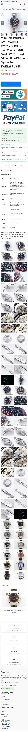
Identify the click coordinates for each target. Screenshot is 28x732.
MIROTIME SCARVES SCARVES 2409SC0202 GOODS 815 (14, 9)
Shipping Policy (4, 714)
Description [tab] (8, 166)
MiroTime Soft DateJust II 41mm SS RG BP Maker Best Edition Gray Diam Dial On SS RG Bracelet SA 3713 (14, 610)
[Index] (20, 4)
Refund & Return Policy (6, 716)
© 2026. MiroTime (4, 728)
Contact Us (3, 711)
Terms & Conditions (5, 699)
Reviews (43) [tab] (18, 166)
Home (14, 8)
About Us (3, 696)
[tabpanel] (14, 602)
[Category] (26, 4)
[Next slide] (27, 585)
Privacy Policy (4, 701)
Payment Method (5, 704)
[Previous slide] (25, 585)
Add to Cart (11, 84)
